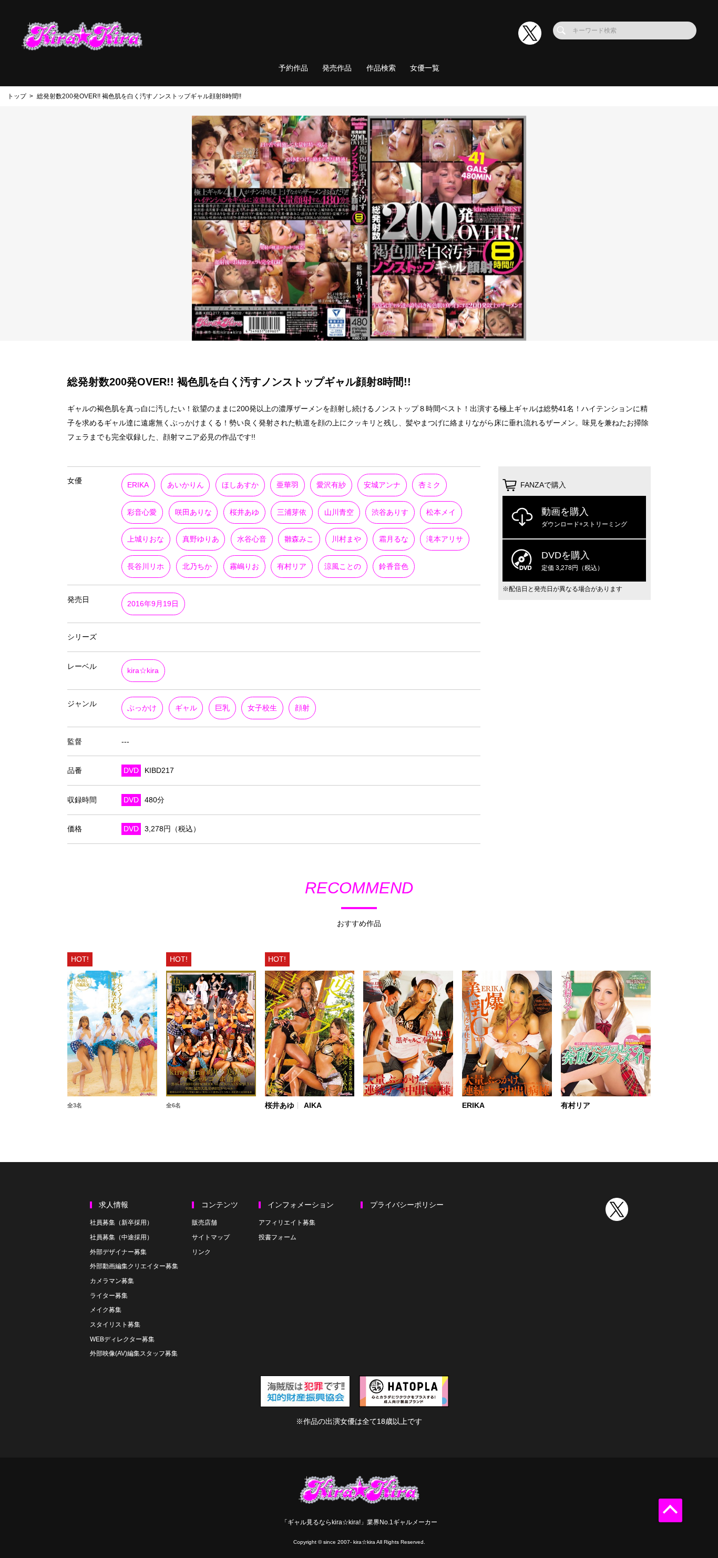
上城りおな (145, 539)
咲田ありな (193, 512)
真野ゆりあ (200, 539)
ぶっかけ (142, 708)
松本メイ (441, 512)
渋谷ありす (390, 512)
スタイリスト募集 (115, 1324)
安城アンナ (382, 485)
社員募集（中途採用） (121, 1237)
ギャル (186, 708)
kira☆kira (143, 671)
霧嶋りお (244, 567)
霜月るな (393, 539)
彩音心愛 (142, 512)
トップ (16, 96)
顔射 (302, 708)
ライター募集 (109, 1295)
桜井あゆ (244, 512)
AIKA (313, 1105)
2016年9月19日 (153, 604)
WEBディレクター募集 (122, 1339)
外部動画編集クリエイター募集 (134, 1266)
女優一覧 (424, 68)
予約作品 (293, 68)
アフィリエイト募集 (287, 1222)
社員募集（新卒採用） (121, 1222)
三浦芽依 (291, 512)
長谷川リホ (145, 567)
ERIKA (138, 485)
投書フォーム (277, 1237)
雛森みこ (299, 539)
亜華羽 (287, 485)
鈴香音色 (393, 567)
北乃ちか (197, 567)
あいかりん (185, 485)
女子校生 (262, 708)
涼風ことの (342, 567)
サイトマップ (211, 1237)
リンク (201, 1252)
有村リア (291, 567)
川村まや (346, 539)
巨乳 (222, 708)
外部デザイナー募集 (118, 1252)
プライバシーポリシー (407, 1205)
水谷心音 (251, 539)
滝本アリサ (444, 539)
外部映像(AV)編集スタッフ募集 (134, 1353)
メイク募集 (105, 1309)
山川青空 (339, 512)
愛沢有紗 (331, 485)
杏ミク (429, 485)
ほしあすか (240, 485)
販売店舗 (204, 1222)
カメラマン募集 (112, 1281)
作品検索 (381, 68)
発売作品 (337, 68)
